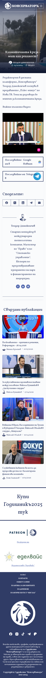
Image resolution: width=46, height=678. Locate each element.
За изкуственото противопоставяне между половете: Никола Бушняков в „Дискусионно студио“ (21, 385)
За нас (23, 575)
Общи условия (23, 582)
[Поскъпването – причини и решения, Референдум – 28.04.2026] (23, 326)
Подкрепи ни (23, 542)
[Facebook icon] (18, 286)
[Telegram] (31, 203)
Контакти (23, 579)
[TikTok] (23, 634)
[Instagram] (16, 634)
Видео (31, 65)
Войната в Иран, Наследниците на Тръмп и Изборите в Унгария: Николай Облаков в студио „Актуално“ (23, 428)
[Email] (39, 203)
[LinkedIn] (23, 203)
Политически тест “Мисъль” (23, 593)
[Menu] (41, 5)
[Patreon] (35, 634)
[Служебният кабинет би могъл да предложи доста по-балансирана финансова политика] (23, 452)
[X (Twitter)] (15, 203)
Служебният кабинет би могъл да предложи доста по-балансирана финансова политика (19, 471)
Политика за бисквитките (23, 586)
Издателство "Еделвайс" (23, 565)
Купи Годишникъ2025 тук (23, 504)
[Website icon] (28, 286)
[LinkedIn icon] (23, 286)
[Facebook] (7, 203)
